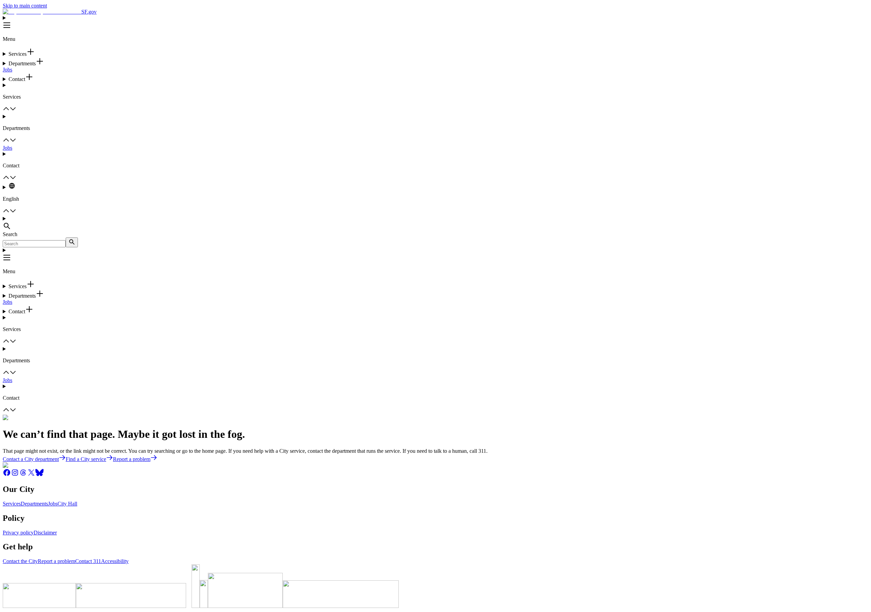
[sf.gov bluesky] (39, 475)
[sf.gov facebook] (7, 475)
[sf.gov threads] (23, 475)
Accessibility (115, 561)
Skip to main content (25, 6)
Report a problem (56, 561)
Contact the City (20, 561)
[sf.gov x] (31, 475)
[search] (72, 242)
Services (12, 504)
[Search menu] (435, 223)
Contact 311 (88, 561)
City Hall (67, 504)
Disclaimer (45, 532)
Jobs (7, 69)
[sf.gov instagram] (15, 475)
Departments (34, 504)
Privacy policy (18, 532)
